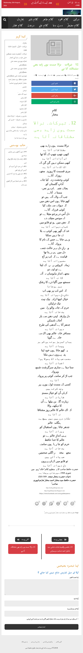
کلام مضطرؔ (73, 25)
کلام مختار (18, 25)
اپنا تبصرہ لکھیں (74, 577)
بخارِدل (20, 19)
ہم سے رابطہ (24, 641)
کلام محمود (63, 19)
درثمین (76, 19)
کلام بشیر (33, 19)
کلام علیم (43, 25)
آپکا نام (76, 598)
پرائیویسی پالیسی (48, 641)
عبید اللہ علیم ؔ (22, 94)
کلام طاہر (48, 19)
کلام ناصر (24, 112)
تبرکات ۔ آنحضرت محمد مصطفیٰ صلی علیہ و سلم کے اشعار (16, 55)
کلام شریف (23, 101)
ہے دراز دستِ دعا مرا (21, 138)
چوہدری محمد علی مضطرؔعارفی (17, 76)
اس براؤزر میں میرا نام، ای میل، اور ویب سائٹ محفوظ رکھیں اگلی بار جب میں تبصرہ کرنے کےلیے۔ (52, 618)
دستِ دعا (58, 25)
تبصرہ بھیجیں (60, 75)
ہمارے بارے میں (35, 641)
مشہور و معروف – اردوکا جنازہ (17, 116)
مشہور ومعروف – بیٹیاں (19, 127)
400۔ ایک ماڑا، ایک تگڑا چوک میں (41, 3)
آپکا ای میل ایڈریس (72, 608)
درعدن (31, 25)
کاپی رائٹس (59, 641)
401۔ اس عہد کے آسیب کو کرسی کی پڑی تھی (18, 168)
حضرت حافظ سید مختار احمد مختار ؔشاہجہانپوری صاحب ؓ (17, 81)
